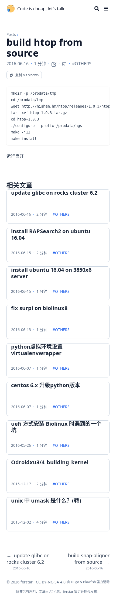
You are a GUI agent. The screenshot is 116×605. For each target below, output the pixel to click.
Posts (11, 34)
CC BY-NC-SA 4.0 (51, 582)
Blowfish (89, 582)
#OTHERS (81, 64)
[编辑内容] (54, 63)
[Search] (96, 8)
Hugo (75, 582)
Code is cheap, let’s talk (40, 9)
